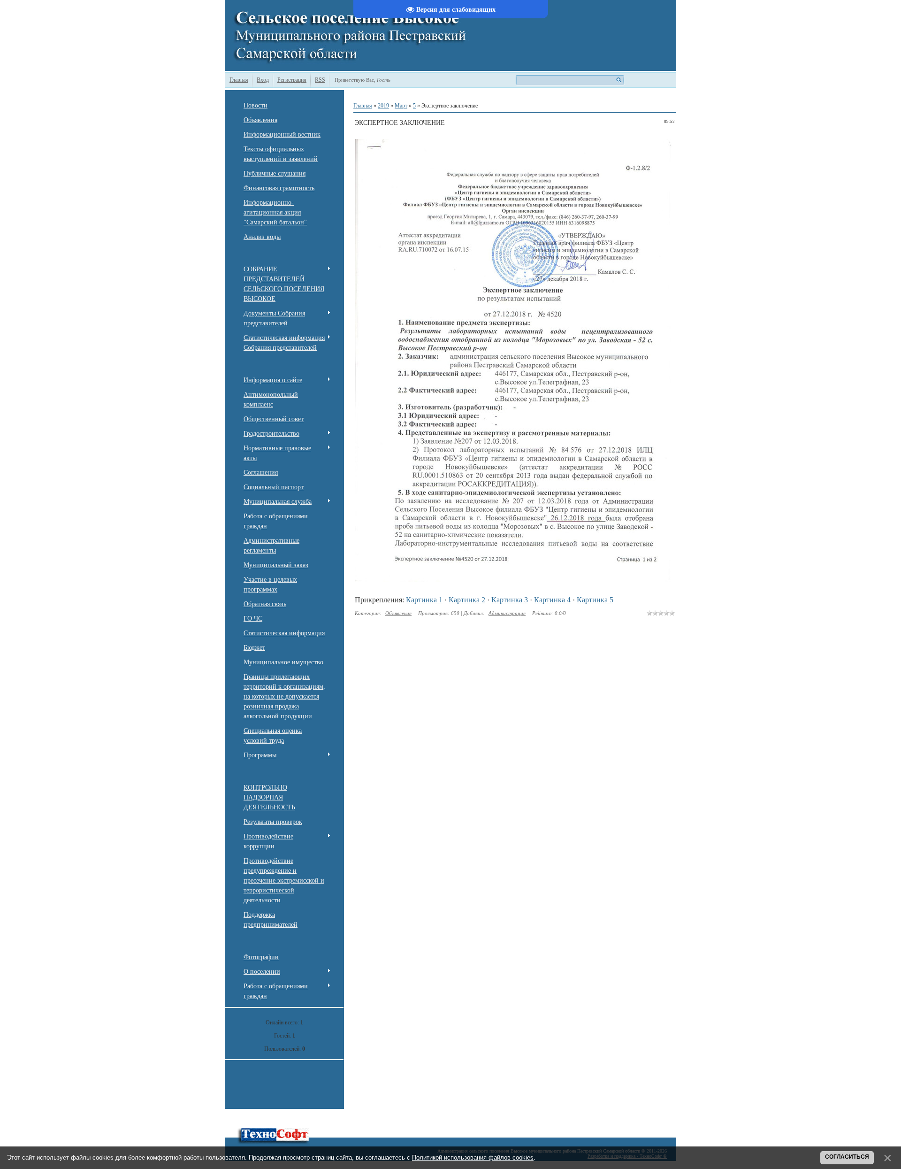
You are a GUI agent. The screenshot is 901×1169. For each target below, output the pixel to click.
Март (401, 105)
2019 (383, 105)
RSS (320, 80)
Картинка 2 (467, 600)
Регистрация (291, 80)
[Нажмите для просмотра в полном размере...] (514, 579)
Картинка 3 (509, 600)
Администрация (507, 613)
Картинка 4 (552, 600)
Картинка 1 (424, 600)
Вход (263, 80)
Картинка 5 (595, 600)
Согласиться (847, 1157)
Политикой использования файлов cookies (473, 1157)
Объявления (398, 613)
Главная (238, 80)
